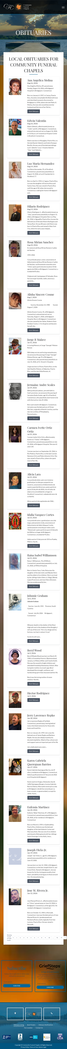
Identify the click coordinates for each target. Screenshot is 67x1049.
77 (61, 937)
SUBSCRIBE (16, 986)
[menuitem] (19, 1024)
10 (49, 937)
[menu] (63, 7)
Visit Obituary (33, 111)
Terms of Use (34, 1047)
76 (57, 937)
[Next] (65, 937)
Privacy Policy (25, 1047)
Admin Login (42, 1047)
